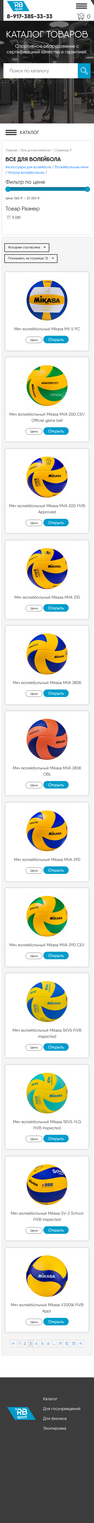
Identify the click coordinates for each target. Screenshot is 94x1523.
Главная (11, 150)
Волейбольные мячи (71, 167)
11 (60, 1343)
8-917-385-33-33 (29, 16)
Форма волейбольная (26, 172)
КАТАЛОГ (29, 132)
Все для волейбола (35, 150)
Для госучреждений (62, 1408)
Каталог (50, 1398)
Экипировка (54, 1428)
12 (66, 1343)
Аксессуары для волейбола (28, 167)
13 (73, 1343)
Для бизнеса (55, 1418)
